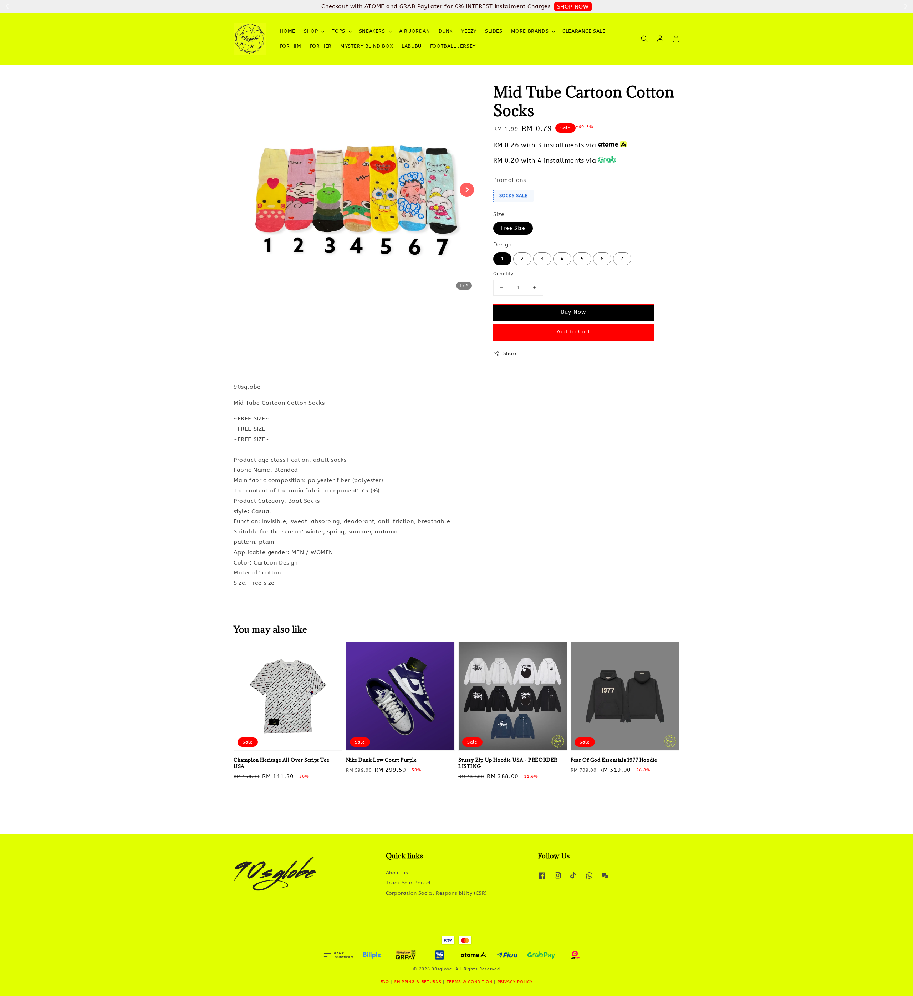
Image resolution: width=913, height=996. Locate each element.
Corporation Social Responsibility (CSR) (436, 893)
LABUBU (412, 46)
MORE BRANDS (530, 31)
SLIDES (494, 31)
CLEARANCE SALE (583, 31)
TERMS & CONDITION (470, 981)
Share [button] (510, 354)
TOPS (338, 31)
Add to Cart (573, 331)
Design (502, 244)
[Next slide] (467, 190)
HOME (287, 31)
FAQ (385, 981)
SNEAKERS (372, 31)
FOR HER (321, 46)
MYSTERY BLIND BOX (366, 46)
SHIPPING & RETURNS (418, 981)
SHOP (311, 31)
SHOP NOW (573, 6)
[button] (644, 39)
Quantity (503, 273)
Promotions (509, 180)
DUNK (446, 31)
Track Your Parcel (408, 883)
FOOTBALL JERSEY (453, 46)
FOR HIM (290, 46)
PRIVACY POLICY (515, 981)
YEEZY (468, 31)
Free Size (513, 228)
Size (499, 214)
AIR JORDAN (414, 31)
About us (397, 873)
